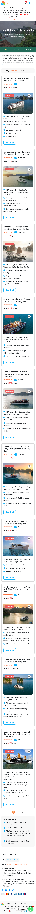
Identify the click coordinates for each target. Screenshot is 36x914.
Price (21, 71)
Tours (15, 49)
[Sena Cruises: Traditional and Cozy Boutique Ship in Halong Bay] (18, 473)
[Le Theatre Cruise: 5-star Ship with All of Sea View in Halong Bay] (18, 614)
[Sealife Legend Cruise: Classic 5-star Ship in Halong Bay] (18, 324)
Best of (27, 49)
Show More (5, 65)
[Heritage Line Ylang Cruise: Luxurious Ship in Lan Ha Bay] (18, 251)
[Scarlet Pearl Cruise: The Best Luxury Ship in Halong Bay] (18, 684)
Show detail (9, 143)
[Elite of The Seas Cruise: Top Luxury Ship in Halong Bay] (18, 546)
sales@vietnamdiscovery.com (16, 865)
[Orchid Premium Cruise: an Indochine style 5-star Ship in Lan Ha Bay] (18, 399)
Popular (14, 71)
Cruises (5, 49)
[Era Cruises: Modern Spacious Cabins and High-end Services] (18, 177)
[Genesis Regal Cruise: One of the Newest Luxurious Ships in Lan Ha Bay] (18, 759)
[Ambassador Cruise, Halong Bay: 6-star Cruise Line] (18, 103)
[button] (33, 2)
